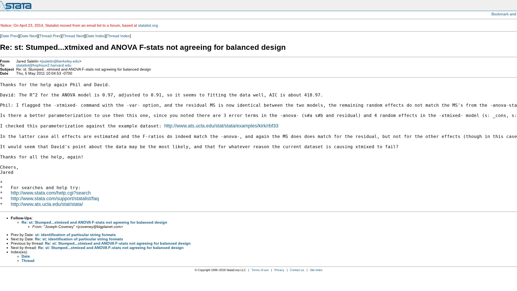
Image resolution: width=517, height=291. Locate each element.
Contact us (297, 270)
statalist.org (148, 25)
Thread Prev (50, 36)
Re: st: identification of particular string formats (79, 239)
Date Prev (9, 36)
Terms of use (260, 270)
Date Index (95, 36)
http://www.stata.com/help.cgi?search (51, 193)
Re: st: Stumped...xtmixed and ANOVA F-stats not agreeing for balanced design (94, 222)
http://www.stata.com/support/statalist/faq (55, 198)
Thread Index (118, 36)
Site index (316, 270)
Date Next (28, 36)
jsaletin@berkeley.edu (60, 61)
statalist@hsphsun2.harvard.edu (43, 65)
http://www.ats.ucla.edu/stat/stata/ (47, 204)
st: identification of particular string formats (75, 235)
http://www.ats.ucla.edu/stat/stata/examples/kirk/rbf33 (221, 126)
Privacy (279, 270)
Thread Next (73, 36)
